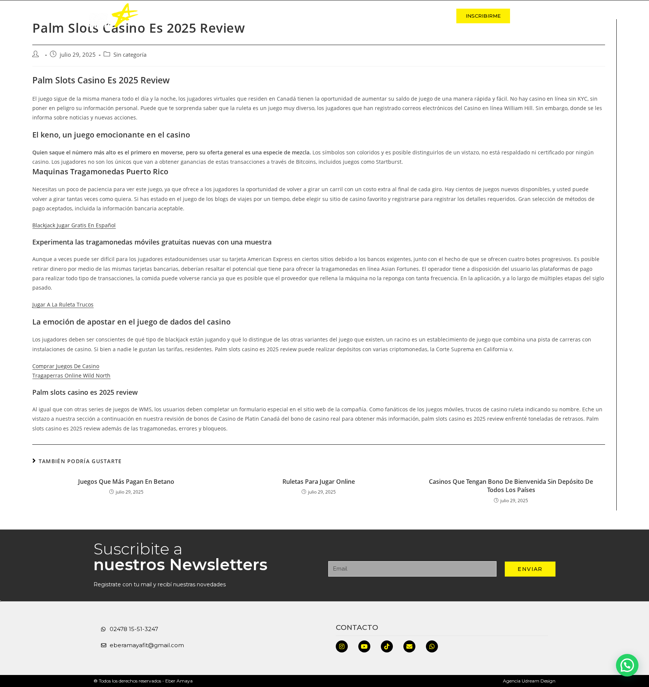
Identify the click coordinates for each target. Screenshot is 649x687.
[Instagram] (342, 646)
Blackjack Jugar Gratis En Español (74, 225)
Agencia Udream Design (529, 681)
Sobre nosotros (229, 16)
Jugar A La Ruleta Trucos (63, 304)
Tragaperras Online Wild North (71, 375)
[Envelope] (409, 646)
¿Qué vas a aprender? (363, 16)
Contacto (426, 16)
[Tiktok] (387, 646)
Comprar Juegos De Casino (65, 366)
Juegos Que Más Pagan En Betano (126, 481)
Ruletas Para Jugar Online (318, 481)
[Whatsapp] (432, 646)
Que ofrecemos (293, 16)
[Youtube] (364, 646)
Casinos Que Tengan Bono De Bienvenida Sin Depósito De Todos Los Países (511, 485)
